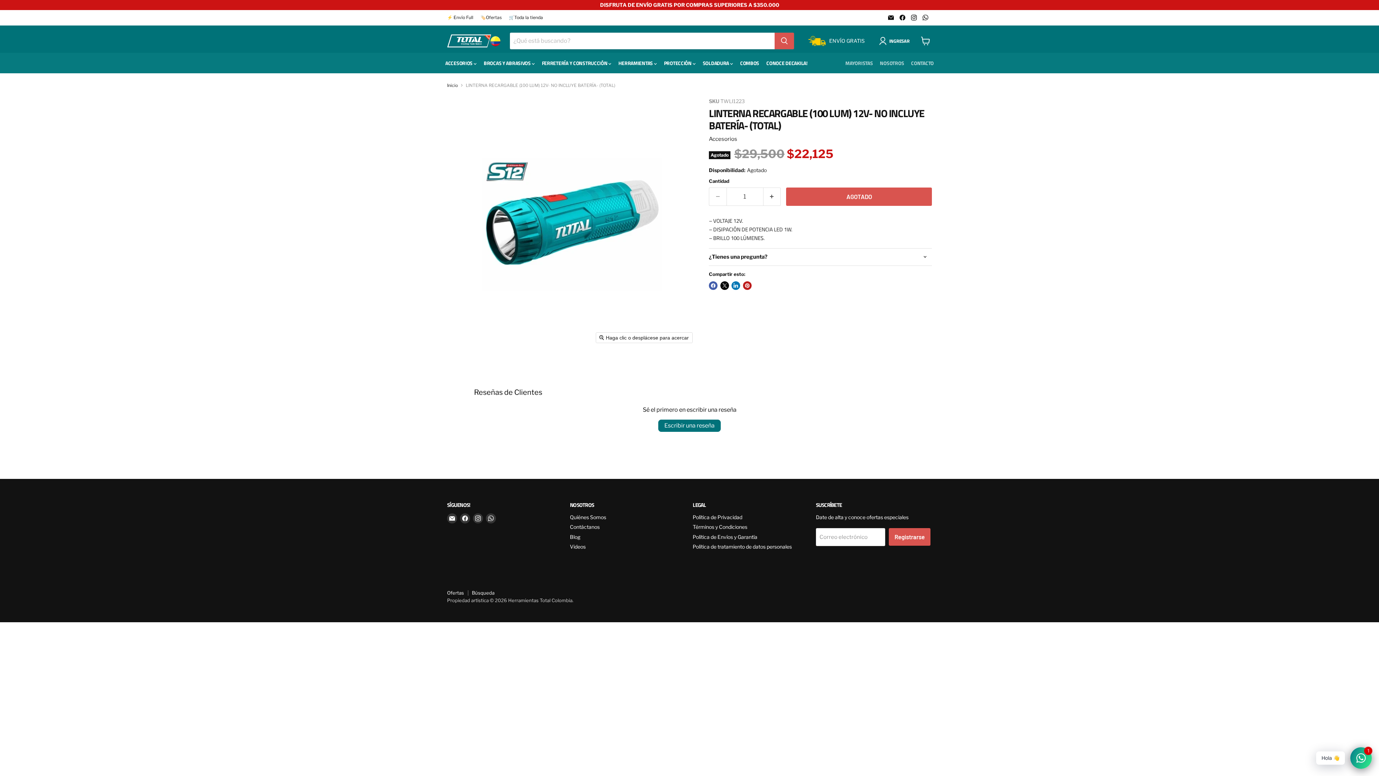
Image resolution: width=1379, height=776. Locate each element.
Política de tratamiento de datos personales (742, 547)
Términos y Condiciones (720, 527)
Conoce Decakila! (787, 63)
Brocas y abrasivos (508, 63)
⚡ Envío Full (460, 17)
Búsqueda (483, 593)
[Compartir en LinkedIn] (736, 285)
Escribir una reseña (689, 425)
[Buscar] (784, 41)
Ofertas (455, 593)
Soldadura (716, 63)
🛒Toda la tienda (526, 17)
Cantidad (719, 181)
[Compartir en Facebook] (713, 285)
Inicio (452, 85)
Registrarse (910, 536)
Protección (678, 63)
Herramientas (636, 63)
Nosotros (892, 63)
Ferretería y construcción (575, 63)
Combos (749, 63)
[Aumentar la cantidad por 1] (772, 197)
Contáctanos (585, 527)
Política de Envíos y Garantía (725, 537)
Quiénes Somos (588, 517)
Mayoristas (859, 63)
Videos (578, 547)
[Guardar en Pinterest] (747, 285)
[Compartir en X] (724, 285)
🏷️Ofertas (491, 17)
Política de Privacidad (717, 517)
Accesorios (459, 63)
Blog (575, 537)
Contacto (922, 63)
